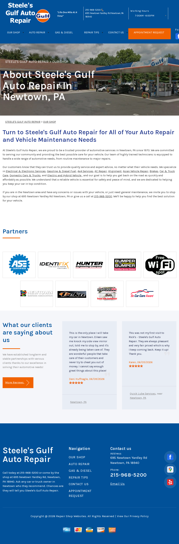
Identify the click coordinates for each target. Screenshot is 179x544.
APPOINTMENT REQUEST (149, 32)
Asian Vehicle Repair (135, 171)
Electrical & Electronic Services (26, 171)
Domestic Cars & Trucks (25, 175)
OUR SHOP (13, 32)
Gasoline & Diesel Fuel (61, 171)
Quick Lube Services (143, 393)
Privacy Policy (139, 516)
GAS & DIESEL (64, 32)
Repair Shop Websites (71, 516)
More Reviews (14, 382)
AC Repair (101, 171)
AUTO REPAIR (37, 32)
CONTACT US (116, 32)
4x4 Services (85, 171)
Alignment (114, 171)
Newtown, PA (78, 402)
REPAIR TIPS (91, 32)
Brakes (154, 171)
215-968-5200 (93, 10)
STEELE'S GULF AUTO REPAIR (27, 62)
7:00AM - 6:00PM (144, 15)
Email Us (117, 484)
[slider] (76, 382)
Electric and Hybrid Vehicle (64, 175)
